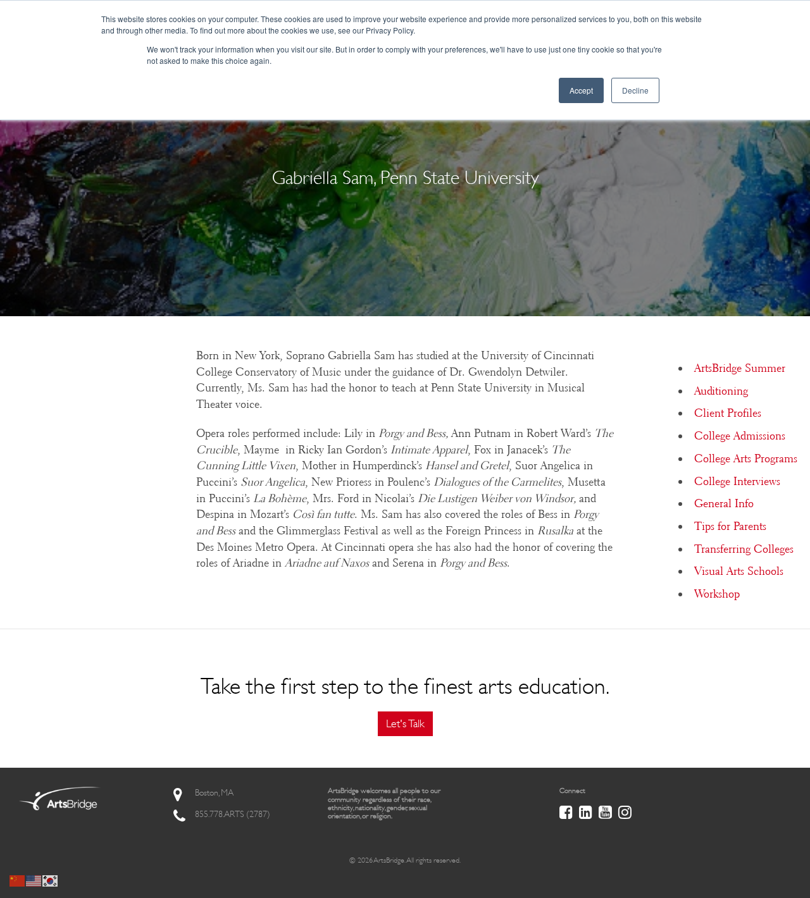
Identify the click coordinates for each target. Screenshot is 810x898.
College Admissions (739, 436)
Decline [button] (635, 90)
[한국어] (50, 880)
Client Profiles (727, 413)
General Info (724, 503)
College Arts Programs (745, 458)
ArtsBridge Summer (739, 368)
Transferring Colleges (744, 549)
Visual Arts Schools (738, 571)
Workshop (717, 594)
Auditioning (721, 391)
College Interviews (737, 481)
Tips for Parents (730, 526)
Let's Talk (405, 723)
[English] (34, 880)
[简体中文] (17, 880)
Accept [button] (581, 90)
